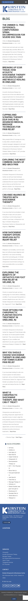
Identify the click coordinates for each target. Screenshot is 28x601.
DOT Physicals (6, 564)
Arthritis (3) (12, 450)
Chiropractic (5, 552)
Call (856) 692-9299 (7, 2)
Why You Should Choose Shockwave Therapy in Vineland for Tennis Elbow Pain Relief (14, 357)
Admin (14, 599)
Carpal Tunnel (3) (13, 457)
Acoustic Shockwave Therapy (9, 554)
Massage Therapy (6, 556)
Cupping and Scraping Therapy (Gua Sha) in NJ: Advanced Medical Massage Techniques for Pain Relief (12, 122)
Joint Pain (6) (12, 477)
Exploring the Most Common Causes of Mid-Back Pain (13, 162)
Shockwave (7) (13, 491)
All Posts (11, 448)
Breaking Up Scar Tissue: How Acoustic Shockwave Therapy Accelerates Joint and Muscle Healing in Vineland (13, 75)
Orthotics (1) (12, 484)
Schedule (6, 522)
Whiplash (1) (12, 498)
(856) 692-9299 (7, 581)
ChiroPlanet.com (9, 592)
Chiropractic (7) (13, 459)
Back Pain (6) (12, 454)
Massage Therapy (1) (14, 482)
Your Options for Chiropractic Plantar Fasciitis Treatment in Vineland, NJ (12, 314)
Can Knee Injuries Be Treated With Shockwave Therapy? (13, 198)
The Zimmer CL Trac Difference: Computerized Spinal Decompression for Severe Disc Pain (13, 31)
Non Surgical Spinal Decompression (11, 558)
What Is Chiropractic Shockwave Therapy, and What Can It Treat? (13, 397)
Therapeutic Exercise (7, 562)
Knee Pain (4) (12, 479)
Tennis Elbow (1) (13, 495)
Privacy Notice (21, 594)
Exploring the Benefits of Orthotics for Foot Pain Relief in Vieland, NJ (13, 277)
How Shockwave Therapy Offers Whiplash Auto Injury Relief (11, 236)
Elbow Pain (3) (13, 470)
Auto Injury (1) (12, 452)
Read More (11, 61)
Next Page (19, 437)
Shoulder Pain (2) (13, 493)
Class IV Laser (6, 560)
